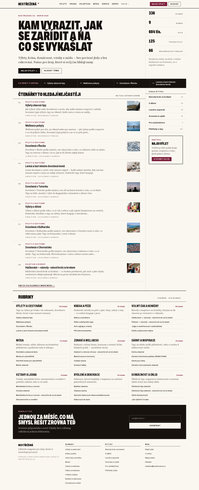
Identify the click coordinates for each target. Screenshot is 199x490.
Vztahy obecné (23, 391)
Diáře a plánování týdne (142, 331)
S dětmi (108, 454)
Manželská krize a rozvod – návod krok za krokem (38, 395)
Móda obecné (22, 365)
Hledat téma (51, 71)
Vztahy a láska (26, 374)
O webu (148, 454)
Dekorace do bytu (82, 400)
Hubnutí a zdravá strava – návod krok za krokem (96, 352)
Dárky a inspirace (143, 340)
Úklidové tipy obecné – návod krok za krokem (152, 391)
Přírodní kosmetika (82, 331)
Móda (96, 4)
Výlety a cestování (29, 306)
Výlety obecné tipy (24, 318)
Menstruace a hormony (84, 356)
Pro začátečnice (112, 466)
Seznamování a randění (26, 400)
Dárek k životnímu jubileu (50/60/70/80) (149, 356)
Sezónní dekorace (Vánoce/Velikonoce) (92, 395)
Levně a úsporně (112, 458)
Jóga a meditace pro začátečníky (147, 326)
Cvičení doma (80, 361)
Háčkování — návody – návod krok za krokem (152, 318)
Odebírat (154, 426)
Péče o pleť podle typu (83, 322)
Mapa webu (150, 458)
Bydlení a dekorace (87, 374)
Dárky (115, 4)
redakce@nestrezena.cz (155, 466)
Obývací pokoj (80, 391)
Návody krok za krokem (114, 449)
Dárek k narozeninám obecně (145, 365)
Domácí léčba (80, 365)
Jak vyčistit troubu (140, 400)
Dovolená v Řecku (24, 326)
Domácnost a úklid (144, 374)
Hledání (148, 462)
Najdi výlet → (29, 71)
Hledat (174, 4)
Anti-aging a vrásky (83, 326)
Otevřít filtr (162, 159)
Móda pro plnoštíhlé (25, 356)
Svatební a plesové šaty (26, 352)
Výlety (63, 4)
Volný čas (84, 4)
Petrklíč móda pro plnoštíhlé (29, 361)
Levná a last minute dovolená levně (32, 331)
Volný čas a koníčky (145, 306)
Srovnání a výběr (112, 462)
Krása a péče (82, 306)
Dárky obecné (138, 352)
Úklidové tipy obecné (141, 386)
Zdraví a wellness (86, 340)
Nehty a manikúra (82, 318)
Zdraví (105, 4)
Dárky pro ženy (138, 361)
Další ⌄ (125, 4)
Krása (73, 4)
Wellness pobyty (23, 322)
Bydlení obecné (81, 386)
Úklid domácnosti (140, 395)
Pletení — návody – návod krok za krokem (150, 322)
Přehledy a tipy (111, 470)
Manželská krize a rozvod (27, 386)
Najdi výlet (158, 4)
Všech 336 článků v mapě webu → (36, 286)
